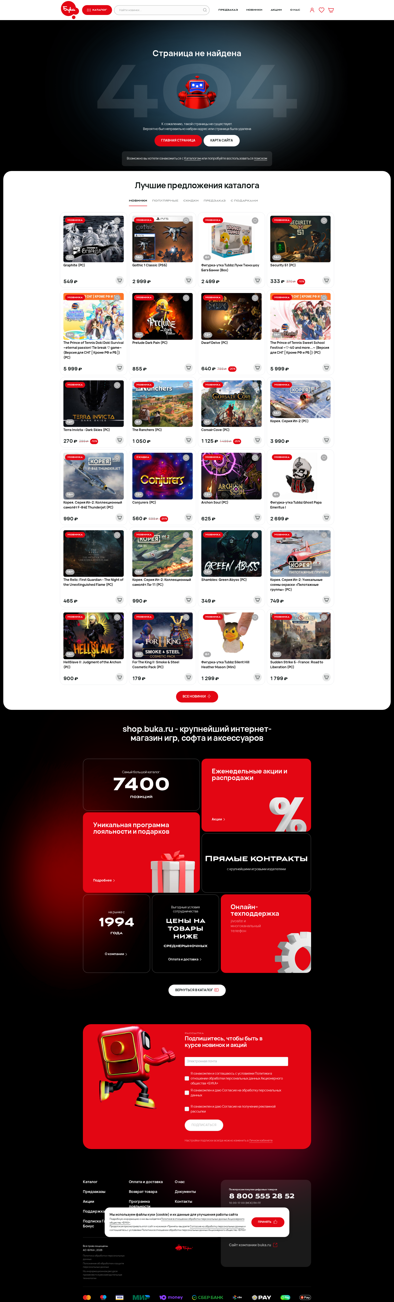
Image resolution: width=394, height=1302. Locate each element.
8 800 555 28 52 (261, 1196)
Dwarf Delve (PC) (214, 343)
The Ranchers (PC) (147, 430)
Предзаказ (228, 9)
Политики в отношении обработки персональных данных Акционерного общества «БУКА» (237, 1078)
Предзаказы (94, 1192)
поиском (260, 158)
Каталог (90, 1182)
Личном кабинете (261, 1140)
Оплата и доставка (183, 959)
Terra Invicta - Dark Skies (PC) (86, 430)
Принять (265, 1222)
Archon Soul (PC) (214, 502)
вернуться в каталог (194, 990)
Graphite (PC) (74, 265)
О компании (114, 954)
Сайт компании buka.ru (250, 1245)
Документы (185, 1192)
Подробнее (102, 880)
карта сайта (221, 140)
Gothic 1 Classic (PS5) (149, 265)
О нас (295, 9)
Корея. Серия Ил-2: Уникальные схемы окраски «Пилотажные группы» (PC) (296, 585)
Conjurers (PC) (144, 502)
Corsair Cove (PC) (215, 430)
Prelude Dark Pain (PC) (150, 343)
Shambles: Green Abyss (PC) (224, 580)
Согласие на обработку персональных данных (217, 1226)
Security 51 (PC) (283, 265)
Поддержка (94, 1212)
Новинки (254, 9)
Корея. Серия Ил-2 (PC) (289, 421)
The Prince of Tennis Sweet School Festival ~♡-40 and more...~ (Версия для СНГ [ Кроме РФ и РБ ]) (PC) (299, 348)
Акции (276, 9)
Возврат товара (143, 1192)
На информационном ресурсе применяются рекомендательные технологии (102, 1275)
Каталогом (192, 158)
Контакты (183, 1202)
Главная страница (178, 140)
